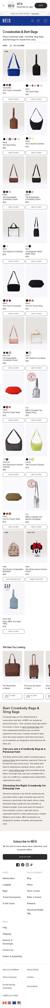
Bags (5, 891)
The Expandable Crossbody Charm (10, 198)
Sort (5, 45)
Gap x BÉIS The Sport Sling (12, 623)
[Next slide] (48, 13)
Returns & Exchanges (8, 942)
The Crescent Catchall (35, 144)
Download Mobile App (35, 911)
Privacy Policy (33, 970)
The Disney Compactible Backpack (13, 570)
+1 (41, 86)
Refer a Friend (34, 897)
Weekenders (9, 878)
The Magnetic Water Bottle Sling (34, 253)
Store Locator (33, 891)
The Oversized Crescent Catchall (13, 466)
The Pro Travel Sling (34, 306)
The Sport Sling (32, 92)
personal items (9, 760)
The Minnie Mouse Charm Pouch (36, 570)
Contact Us (8, 950)
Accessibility (32, 986)
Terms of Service (10, 977)
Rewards (31, 903)
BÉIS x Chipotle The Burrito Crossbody (34, 518)
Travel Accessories (12, 897)
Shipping (7, 934)
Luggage (7, 884)
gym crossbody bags (30, 727)
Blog (29, 878)
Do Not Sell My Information (9, 986)
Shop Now (35, 13)
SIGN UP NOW (25, 857)
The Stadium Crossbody (13, 252)
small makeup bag (16, 770)
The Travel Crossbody (12, 90)
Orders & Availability (12, 956)
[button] (32, 21)
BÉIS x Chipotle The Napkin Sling (34, 411)
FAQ (5, 928)
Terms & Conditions (11, 970)
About (30, 884)
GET (41, 5)
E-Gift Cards (9, 903)
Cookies (30, 977)
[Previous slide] (1, 13)
